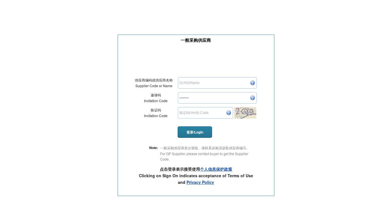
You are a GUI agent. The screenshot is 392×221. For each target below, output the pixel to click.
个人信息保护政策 (216, 169)
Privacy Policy (200, 182)
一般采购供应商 (196, 40)
